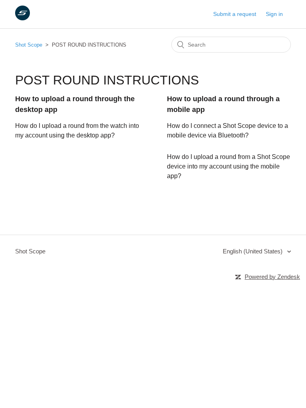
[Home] (22, 18)
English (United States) (253, 251)
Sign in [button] (274, 14)
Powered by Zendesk (272, 276)
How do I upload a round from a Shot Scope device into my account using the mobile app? (228, 166)
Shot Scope (28, 45)
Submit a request (234, 14)
